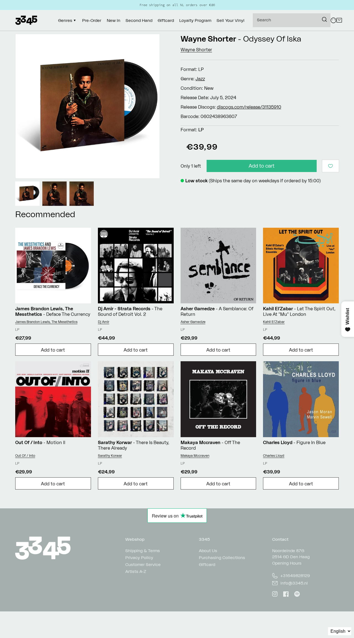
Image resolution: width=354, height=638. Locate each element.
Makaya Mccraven (195, 455)
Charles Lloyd (273, 455)
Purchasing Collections (222, 557)
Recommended (45, 214)
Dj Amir (103, 322)
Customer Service (143, 564)
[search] (291, 20)
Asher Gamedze (193, 322)
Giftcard (207, 564)
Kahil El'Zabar (274, 322)
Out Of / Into (25, 455)
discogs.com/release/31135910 (249, 107)
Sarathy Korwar (110, 455)
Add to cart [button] (53, 350)
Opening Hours (286, 563)
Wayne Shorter (208, 38)
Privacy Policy (139, 557)
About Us (208, 551)
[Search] (324, 19)
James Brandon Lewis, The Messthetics (46, 322)
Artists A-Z (135, 571)
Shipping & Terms (142, 551)
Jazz (200, 78)
